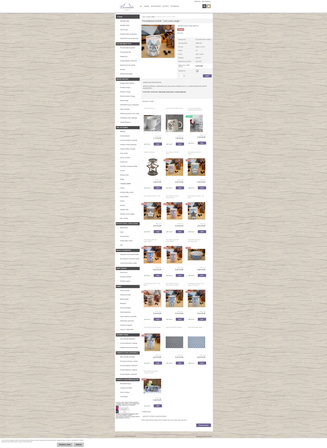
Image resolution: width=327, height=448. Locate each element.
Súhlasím (79, 444)
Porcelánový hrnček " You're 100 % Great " (172, 284)
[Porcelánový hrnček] (158, 25)
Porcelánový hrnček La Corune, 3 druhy (151, 372)
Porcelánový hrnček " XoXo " (172, 153)
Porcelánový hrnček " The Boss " (152, 284)
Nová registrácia (206, 1)
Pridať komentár (203, 425)
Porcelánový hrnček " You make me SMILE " (196, 284)
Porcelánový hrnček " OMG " (194, 153)
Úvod (143, 16)
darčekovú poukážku (128, 414)
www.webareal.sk (131, 436)
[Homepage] (141, 6)
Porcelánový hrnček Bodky (152, 327)
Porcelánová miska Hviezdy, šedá (194, 240)
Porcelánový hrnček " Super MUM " (172, 240)
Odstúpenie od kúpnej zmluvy (204, 436)
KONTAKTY (166, 6)
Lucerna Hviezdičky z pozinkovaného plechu (195, 109)
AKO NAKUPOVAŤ (156, 6)
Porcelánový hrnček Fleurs (174, 108)
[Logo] (126, 6)
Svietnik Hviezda (149, 152)
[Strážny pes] (197, 70)
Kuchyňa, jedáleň (150, 16)
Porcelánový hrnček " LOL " (152, 196)
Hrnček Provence (149, 108)
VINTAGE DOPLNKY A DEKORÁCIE (172, 92)
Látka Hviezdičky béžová (174, 327)
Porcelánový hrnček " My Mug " (196, 196)
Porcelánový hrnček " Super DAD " (150, 240)
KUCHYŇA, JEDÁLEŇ (150, 92)
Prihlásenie (197, 1)
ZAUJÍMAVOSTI (175, 6)
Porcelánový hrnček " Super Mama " (172, 196)
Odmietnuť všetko (65, 444)
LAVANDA (146, 6)
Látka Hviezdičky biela (195, 327)
